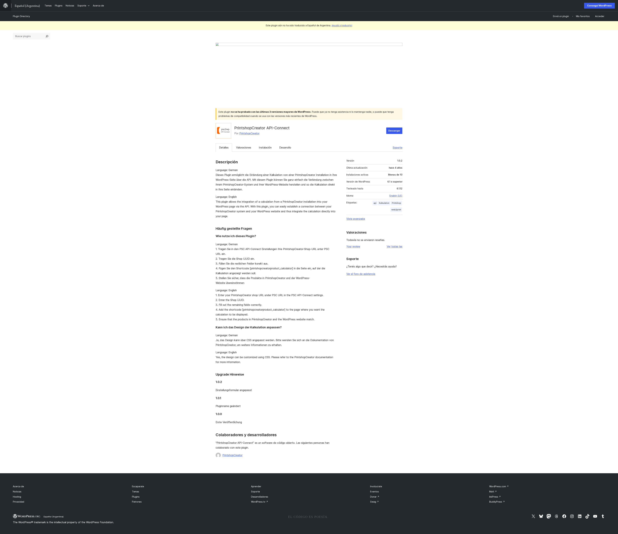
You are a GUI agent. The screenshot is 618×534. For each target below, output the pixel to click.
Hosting (17, 496)
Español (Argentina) (54, 516)
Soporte (397, 147)
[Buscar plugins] (47, 36)
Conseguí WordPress (599, 5)
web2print (396, 209)
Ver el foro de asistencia (360, 273)
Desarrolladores (259, 496)
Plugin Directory (21, 16)
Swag (374, 501)
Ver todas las (394, 246)
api (375, 203)
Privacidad (18, 501)
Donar (374, 496)
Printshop (396, 203)
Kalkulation (384, 203)
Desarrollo (285, 147)
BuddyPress (497, 501)
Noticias (17, 491)
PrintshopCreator (249, 133)
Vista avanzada (355, 218)
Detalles (224, 147)
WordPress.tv (259, 501)
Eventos (374, 491)
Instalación (265, 147)
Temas (135, 491)
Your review (353, 246)
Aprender (256, 486)
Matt (493, 491)
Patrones (137, 501)
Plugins (136, 496)
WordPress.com (499, 486)
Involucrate (376, 486)
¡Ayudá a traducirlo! (342, 25)
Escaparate (138, 486)
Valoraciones (243, 147)
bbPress (495, 496)
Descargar (394, 130)
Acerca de (18, 486)
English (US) (395, 195)
